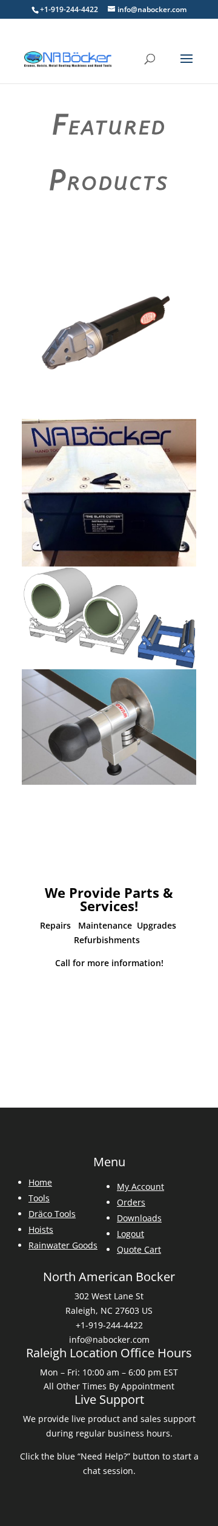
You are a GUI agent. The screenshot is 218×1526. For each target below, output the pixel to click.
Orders (131, 1202)
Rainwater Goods (62, 1245)
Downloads (139, 1218)
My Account (140, 1186)
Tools (39, 1198)
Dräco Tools (52, 1213)
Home (40, 1182)
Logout (130, 1233)
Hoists (40, 1229)
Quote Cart (139, 1249)
